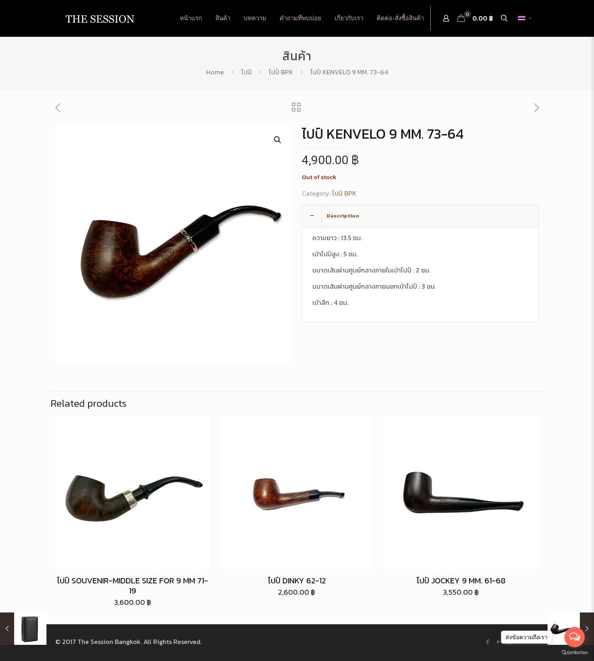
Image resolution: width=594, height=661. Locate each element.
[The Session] (99, 18)
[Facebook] (487, 641)
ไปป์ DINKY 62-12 (297, 580)
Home (215, 72)
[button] (278, 140)
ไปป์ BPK (281, 72)
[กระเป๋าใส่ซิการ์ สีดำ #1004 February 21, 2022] (23, 628)
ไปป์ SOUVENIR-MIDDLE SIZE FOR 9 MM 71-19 (132, 585)
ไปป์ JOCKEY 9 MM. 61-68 (461, 580)
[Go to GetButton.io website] (575, 652)
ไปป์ (246, 72)
